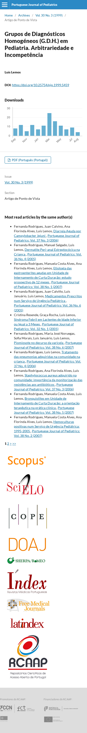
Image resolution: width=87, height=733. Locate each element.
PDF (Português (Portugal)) (29, 160)
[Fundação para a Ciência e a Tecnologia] (18, 713)
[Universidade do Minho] (4, 724)
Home (9, 15)
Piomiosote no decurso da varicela (39, 343)
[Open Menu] (4, 4)
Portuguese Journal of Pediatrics (34, 5)
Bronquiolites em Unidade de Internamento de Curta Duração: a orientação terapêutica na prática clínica (47, 403)
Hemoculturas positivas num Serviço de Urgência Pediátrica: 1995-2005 (47, 426)
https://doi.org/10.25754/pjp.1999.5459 (40, 85)
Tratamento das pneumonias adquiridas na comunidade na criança (47, 356)
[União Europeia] (57, 724)
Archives (24, 15)
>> (14, 443)
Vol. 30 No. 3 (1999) (49, 15)
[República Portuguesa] (65, 713)
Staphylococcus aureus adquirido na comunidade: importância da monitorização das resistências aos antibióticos (48, 379)
